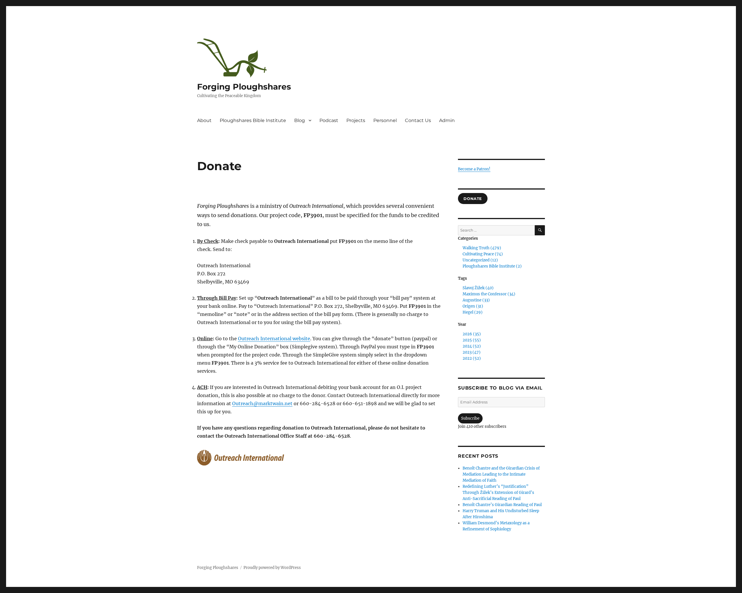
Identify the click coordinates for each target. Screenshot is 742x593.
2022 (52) (472, 358)
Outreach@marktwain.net (262, 403)
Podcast (328, 120)
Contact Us (418, 120)
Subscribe (470, 418)
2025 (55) (472, 340)
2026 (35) (472, 334)
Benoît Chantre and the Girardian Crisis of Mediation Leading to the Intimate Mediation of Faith (501, 474)
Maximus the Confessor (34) (489, 294)
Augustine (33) (476, 300)
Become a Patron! (474, 169)
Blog (299, 120)
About (204, 120)
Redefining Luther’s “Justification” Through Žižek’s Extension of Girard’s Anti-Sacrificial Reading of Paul (498, 492)
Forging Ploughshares (244, 87)
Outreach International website (274, 338)
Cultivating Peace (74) (483, 254)
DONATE (472, 198)
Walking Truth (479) (482, 247)
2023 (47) (472, 352)
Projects (355, 120)
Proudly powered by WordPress (272, 567)
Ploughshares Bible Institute (253, 120)
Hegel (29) (473, 312)
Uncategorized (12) (480, 260)
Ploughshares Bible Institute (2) (492, 266)
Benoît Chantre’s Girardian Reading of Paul (502, 504)
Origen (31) (473, 306)
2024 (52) (472, 346)
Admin (447, 120)
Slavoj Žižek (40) (478, 287)
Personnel (385, 120)
